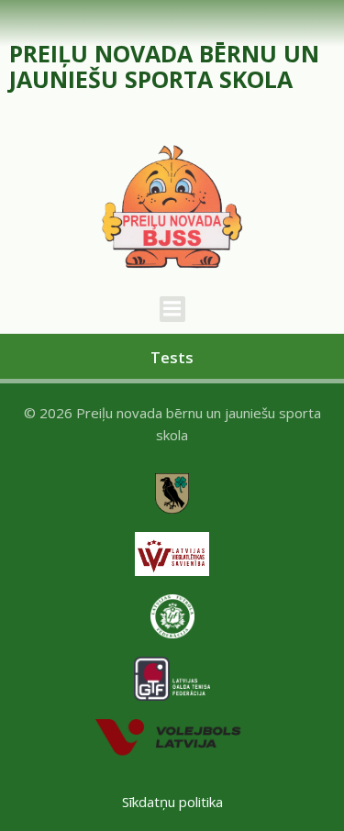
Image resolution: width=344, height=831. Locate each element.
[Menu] (172, 309)
